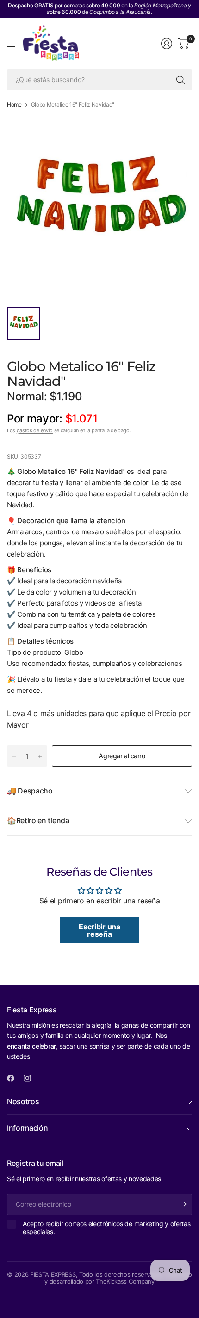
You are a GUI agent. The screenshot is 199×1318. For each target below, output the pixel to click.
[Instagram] (31, 1078)
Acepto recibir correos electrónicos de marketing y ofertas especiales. (106, 1228)
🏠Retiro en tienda (38, 820)
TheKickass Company (125, 1281)
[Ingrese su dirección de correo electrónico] (183, 1204)
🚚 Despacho (30, 790)
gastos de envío (35, 430)
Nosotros (23, 1101)
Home (14, 105)
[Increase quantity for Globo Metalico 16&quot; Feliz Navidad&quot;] (40, 756)
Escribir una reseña (99, 930)
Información (27, 1127)
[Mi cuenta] (166, 43)
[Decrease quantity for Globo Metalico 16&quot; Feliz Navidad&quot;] (14, 756)
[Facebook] (14, 1078)
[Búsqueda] (180, 79)
